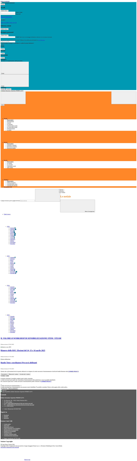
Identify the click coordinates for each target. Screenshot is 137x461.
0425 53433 (9, 402)
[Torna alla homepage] (68, 90)
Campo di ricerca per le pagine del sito (10, 200)
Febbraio (13, 229)
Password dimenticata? (6, 17)
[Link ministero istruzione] (8, 2)
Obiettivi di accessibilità (10, 431)
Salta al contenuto (5, 1)
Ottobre (12, 241)
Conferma (8, 89)
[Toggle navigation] (13, 97)
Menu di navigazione (89, 211)
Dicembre (12, 243)
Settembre (12, 239)
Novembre (12, 242)
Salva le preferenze (12, 388)
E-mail (17, 37)
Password (18, 14)
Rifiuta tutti (13, 374)
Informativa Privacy (9, 427)
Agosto (12, 238)
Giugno (13, 235)
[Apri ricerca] (123, 97)
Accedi (2, 4)
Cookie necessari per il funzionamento (10, 385)
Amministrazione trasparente (11, 435)
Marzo (12, 230)
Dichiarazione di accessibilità (11, 430)
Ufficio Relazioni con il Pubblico (12, 428)
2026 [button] (8, 226)
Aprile (12, 232)
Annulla (3, 89)
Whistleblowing (8, 432)
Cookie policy (7, 424)
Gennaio (12, 228)
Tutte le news (7, 214)
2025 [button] (8, 256)
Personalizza (4, 374)
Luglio (12, 236)
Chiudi (2, 49)
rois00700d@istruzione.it (20, 403)
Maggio (13, 233)
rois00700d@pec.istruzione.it (20, 404)
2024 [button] (8, 285)
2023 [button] (8, 315)
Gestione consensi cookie (10, 434)
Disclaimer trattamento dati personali (10, 447)
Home (61, 189)
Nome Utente (19, 12)
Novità (62, 191)
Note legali (6, 425)
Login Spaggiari (41, 40)
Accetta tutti (25, 374)
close (2, 105)
